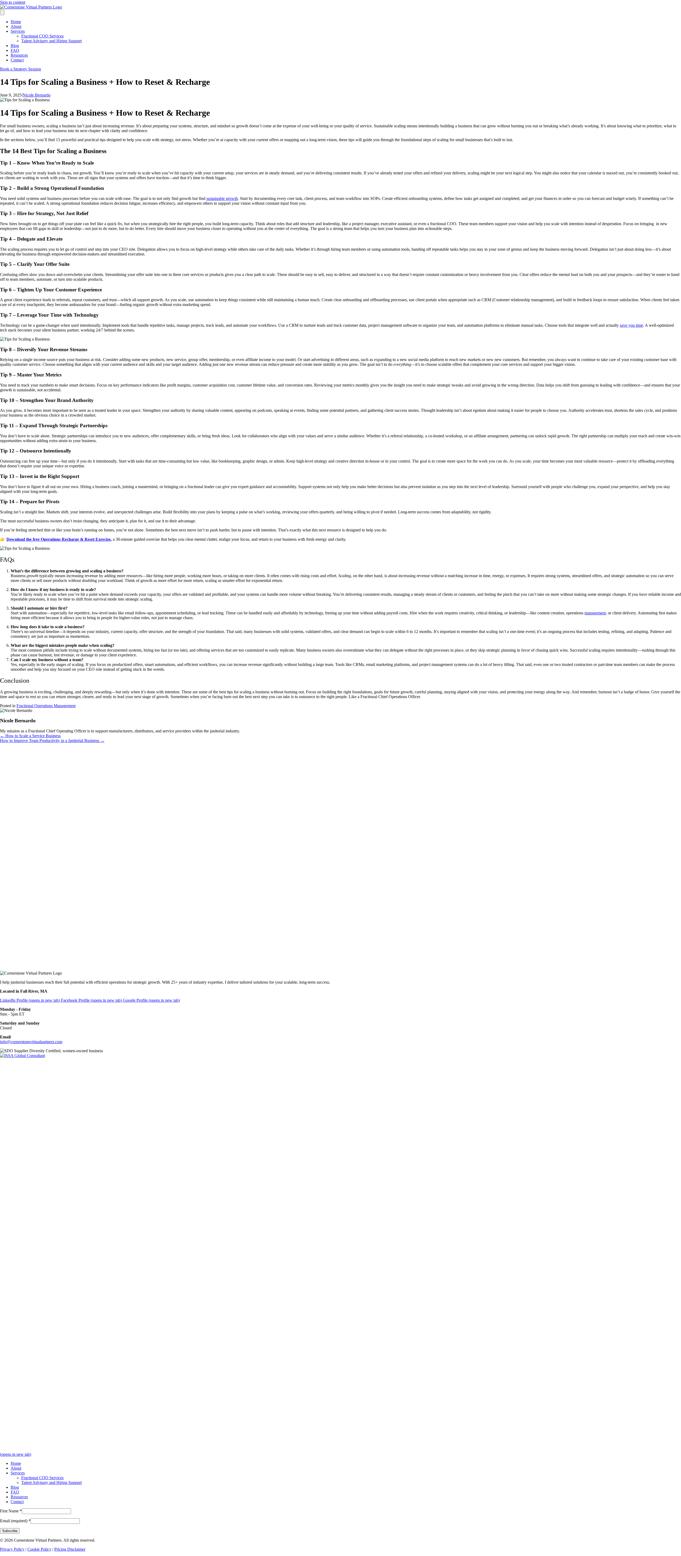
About (16, 26)
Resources (19, 55)
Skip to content (12, 2)
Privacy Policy (12, 1549)
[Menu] (2, 12)
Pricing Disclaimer (69, 1549)
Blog (15, 45)
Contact (17, 60)
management (595, 613)
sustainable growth (222, 198)
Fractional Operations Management (46, 705)
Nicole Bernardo (37, 95)
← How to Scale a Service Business (30, 735)
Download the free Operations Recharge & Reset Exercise (58, 539)
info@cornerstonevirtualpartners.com (31, 1041)
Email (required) (15, 1521)
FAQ (15, 50)
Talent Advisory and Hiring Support (51, 41)
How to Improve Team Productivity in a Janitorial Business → (52, 740)
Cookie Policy (39, 1549)
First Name (11, 1511)
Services (18, 31)
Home (16, 21)
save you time (631, 325)
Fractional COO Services (42, 36)
